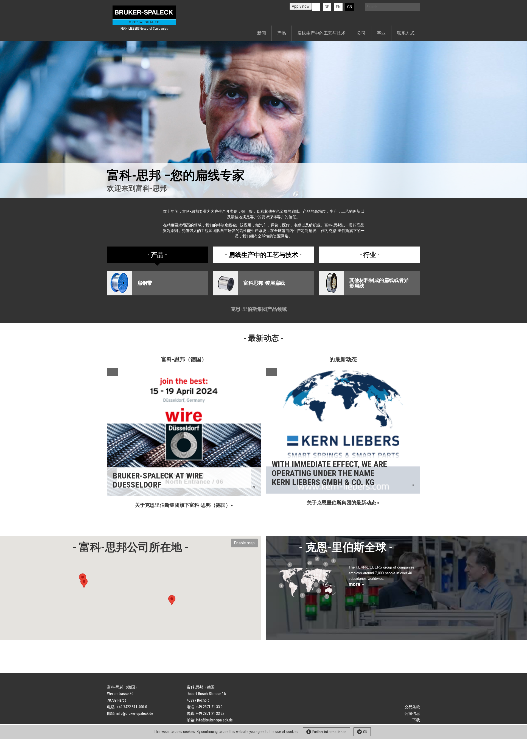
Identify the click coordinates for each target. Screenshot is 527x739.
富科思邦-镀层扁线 (264, 283)
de (327, 7)
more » (356, 584)
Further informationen (329, 732)
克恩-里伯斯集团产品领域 (259, 309)
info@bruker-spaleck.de (134, 713)
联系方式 (405, 33)
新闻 (261, 33)
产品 (281, 33)
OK (365, 732)
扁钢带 (144, 283)
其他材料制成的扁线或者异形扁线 (379, 283)
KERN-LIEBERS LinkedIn (316, 7)
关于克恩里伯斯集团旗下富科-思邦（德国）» (184, 505)
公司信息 (412, 713)
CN (349, 7)
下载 (416, 720)
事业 (381, 33)
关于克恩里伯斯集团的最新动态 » (343, 502)
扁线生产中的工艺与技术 (321, 33)
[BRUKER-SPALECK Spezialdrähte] (144, 15)
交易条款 (412, 707)
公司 (361, 33)
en (338, 7)
